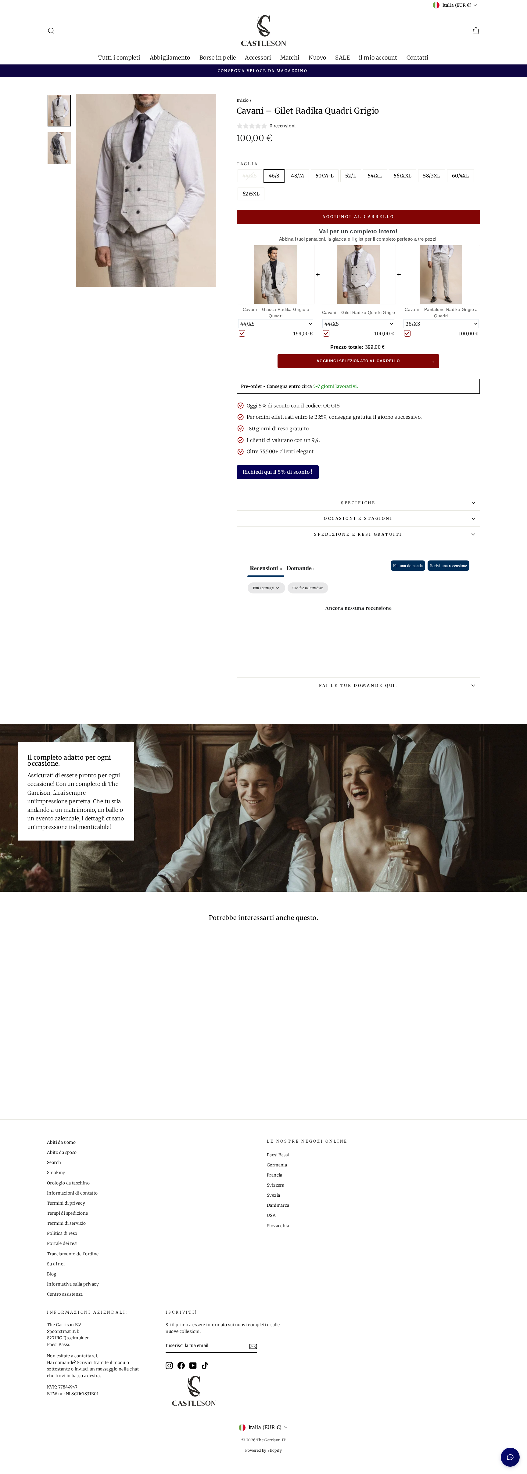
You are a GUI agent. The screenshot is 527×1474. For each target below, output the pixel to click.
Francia (274, 1175)
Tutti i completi (119, 57)
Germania (277, 1165)
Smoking (56, 1172)
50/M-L (325, 176)
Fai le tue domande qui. (358, 685)
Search (54, 1162)
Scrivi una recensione (448, 565)
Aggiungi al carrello (358, 216)
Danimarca (278, 1205)
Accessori (258, 57)
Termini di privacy (66, 1203)
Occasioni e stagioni (358, 518)
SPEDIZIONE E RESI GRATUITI (358, 534)
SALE (342, 57)
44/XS (249, 176)
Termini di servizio (66, 1223)
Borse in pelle (217, 57)
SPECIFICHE (358, 502)
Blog (51, 1274)
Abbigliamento (170, 57)
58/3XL (431, 176)
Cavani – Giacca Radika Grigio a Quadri (276, 312)
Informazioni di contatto (72, 1193)
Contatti (418, 57)
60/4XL (460, 176)
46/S (274, 176)
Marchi (289, 57)
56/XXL (402, 176)
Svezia (273, 1195)
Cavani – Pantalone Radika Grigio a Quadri (441, 312)
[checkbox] (308, 587)
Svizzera (275, 1185)
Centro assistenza (65, 1294)
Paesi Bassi (278, 1155)
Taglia (247, 163)
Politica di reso (62, 1233)
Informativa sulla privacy (73, 1284)
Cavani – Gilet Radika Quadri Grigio (358, 312)
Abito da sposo (62, 1152)
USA (271, 1215)
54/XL (375, 176)
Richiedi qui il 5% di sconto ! (278, 472)
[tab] (301, 568)
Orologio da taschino (68, 1183)
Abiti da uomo (61, 1142)
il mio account (378, 57)
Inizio (243, 100)
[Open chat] (510, 1457)
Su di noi (56, 1264)
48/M (297, 176)
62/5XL (251, 194)
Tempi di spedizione (67, 1213)
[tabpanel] (358, 628)
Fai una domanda (408, 565)
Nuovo (317, 57)
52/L (350, 176)
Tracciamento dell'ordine (73, 1254)
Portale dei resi (62, 1243)
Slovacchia (278, 1225)
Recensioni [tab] (266, 568)
